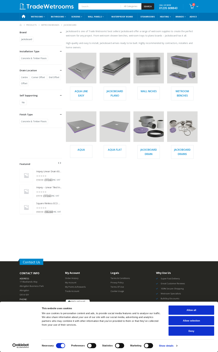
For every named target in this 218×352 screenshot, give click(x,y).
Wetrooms (37, 16)
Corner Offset (38, 77)
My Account (70, 282)
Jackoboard (26, 39)
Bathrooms (57, 16)
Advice (193, 16)
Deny (191, 331)
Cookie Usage (117, 291)
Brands (180, 16)
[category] (81, 68)
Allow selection (191, 320)
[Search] (147, 6)
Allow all (191, 310)
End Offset (54, 77)
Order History (72, 278)
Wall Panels (95, 16)
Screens (75, 16)
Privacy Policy (117, 282)
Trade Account (72, 291)
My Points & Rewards (75, 287)
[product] (26, 175)
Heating (164, 16)
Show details (166, 345)
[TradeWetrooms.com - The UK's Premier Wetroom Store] (47, 6)
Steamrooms (147, 16)
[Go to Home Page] (21, 25)
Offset (24, 83)
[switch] (91, 345)
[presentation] (58, 162)
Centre (24, 77)
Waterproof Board (122, 16)
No (23, 102)
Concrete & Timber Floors (34, 58)
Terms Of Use (117, 287)
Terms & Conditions (120, 278)
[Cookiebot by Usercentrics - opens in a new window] (21, 345)
